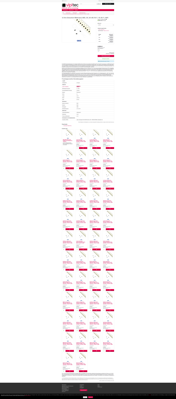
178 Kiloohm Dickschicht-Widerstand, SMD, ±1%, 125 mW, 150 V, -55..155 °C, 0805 (67, 242)
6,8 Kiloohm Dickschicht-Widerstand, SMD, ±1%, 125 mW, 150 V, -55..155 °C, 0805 (67, 262)
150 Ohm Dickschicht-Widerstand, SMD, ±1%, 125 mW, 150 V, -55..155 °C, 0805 (94, 282)
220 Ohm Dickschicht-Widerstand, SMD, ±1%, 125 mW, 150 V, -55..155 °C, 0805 (108, 160)
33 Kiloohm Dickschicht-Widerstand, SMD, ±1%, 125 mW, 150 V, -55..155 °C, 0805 (67, 323)
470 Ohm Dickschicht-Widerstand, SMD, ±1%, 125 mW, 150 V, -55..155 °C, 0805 (67, 181)
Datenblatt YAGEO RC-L (68, 125)
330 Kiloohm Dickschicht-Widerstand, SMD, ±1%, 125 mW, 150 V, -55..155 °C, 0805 (108, 323)
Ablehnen (85, 397)
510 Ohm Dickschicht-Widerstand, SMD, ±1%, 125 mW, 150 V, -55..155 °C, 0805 (81, 363)
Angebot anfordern (106, 30)
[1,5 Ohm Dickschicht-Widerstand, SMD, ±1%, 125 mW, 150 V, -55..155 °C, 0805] (79, 30)
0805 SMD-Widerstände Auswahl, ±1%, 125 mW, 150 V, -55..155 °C (67, 140)
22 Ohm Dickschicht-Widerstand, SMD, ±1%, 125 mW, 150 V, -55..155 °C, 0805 (67, 160)
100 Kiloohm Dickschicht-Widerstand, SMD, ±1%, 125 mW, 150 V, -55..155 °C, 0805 (108, 201)
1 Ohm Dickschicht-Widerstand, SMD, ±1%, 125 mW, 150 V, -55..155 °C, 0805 (81, 140)
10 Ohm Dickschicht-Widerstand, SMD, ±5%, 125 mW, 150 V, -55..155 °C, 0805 (108, 242)
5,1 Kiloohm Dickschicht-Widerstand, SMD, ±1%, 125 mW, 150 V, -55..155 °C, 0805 (81, 343)
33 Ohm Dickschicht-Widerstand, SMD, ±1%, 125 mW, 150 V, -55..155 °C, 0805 (67, 282)
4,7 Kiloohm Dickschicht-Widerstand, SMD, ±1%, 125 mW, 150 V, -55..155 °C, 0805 (108, 181)
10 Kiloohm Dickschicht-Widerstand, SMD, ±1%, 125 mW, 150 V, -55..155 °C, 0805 (67, 201)
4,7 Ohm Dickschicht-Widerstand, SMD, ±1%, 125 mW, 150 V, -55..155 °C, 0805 (94, 140)
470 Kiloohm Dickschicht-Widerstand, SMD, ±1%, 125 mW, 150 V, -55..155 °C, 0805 (81, 221)
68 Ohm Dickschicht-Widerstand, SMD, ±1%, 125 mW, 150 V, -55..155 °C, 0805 (81, 282)
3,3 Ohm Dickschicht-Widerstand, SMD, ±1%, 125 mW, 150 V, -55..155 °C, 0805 (81, 262)
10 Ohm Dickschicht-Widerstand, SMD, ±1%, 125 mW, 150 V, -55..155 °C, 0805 (108, 140)
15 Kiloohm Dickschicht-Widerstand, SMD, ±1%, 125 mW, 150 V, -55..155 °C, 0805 (108, 303)
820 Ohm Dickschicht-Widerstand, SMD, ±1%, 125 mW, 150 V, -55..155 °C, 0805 (67, 363)
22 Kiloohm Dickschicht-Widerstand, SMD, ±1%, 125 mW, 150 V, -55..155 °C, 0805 (81, 201)
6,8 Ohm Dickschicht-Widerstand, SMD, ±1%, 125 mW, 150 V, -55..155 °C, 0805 (94, 262)
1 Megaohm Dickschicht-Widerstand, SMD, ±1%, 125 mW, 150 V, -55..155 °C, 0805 (94, 221)
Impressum (63, 391)
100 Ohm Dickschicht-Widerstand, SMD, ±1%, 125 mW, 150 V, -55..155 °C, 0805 (94, 160)
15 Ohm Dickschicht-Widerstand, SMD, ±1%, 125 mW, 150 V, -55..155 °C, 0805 (108, 262)
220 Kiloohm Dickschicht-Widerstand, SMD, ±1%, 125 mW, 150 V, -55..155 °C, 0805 (67, 221)
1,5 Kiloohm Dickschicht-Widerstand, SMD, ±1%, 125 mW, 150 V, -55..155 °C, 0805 (81, 303)
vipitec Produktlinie (65, 86)
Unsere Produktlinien (65, 389)
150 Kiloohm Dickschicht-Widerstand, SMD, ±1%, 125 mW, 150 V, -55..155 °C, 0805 (94, 323)
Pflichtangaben (64, 388)
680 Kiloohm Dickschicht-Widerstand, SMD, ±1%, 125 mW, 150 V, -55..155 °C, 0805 (67, 343)
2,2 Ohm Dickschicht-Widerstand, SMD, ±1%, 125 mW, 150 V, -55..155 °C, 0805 (108, 221)
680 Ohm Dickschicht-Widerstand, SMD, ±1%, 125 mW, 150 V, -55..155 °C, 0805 (67, 303)
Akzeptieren (90, 397)
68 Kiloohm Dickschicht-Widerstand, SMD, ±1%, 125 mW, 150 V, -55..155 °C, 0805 (81, 323)
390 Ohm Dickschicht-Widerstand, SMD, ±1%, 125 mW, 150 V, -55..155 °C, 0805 (94, 343)
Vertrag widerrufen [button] (83, 390)
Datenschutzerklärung (27, 395)
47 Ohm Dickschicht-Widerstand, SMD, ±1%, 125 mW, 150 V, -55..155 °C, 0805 (81, 160)
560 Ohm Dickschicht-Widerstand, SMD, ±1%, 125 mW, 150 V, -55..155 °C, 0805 (108, 343)
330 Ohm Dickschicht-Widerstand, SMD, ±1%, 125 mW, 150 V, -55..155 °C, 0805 (108, 282)
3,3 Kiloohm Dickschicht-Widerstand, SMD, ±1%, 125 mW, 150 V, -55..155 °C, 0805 (94, 303)
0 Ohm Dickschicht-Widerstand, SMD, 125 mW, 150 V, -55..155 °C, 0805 (80, 242)
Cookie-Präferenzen (65, 390)
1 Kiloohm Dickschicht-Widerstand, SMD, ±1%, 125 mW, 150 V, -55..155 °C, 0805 (81, 181)
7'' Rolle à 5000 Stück (101, 29)
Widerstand (99, 23)
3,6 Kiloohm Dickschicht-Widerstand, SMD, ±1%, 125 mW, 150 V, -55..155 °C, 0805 (94, 242)
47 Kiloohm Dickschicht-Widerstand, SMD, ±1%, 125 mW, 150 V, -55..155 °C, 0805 (94, 201)
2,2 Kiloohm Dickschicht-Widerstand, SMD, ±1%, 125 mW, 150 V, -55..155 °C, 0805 (94, 181)
